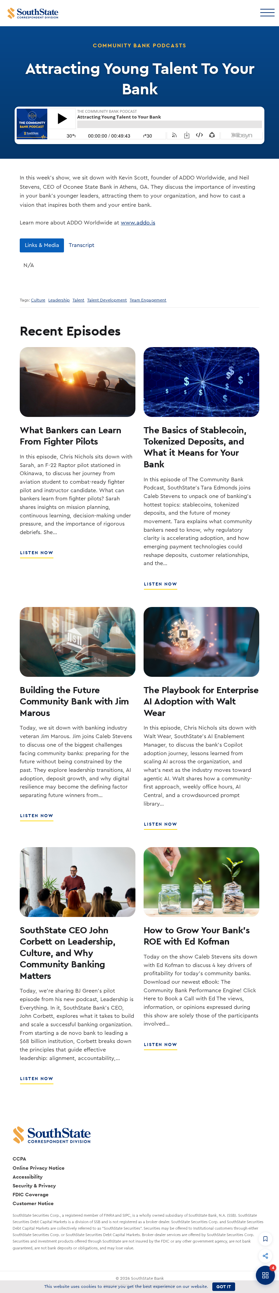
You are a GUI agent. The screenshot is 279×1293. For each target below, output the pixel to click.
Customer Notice (33, 1203)
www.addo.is (138, 222)
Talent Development (107, 300)
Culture (38, 300)
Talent (78, 300)
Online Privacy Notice (39, 1168)
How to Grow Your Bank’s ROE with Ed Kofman (197, 935)
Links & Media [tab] (42, 245)
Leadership (59, 300)
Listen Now (37, 555)
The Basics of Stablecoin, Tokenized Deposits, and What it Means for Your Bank (195, 447)
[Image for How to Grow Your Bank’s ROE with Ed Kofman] (201, 882)
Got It (223, 1287)
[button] (265, 1239)
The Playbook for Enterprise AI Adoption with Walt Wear (201, 701)
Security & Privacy (34, 1185)
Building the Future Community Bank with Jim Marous (74, 701)
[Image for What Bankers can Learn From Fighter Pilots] (77, 382)
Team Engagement (148, 300)
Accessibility (28, 1176)
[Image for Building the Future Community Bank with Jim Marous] (77, 642)
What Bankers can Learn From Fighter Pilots (70, 435)
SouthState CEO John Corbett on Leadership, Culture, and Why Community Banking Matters (67, 952)
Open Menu (267, 12)
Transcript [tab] (81, 245)
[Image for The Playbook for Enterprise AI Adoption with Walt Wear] (201, 642)
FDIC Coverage (31, 1194)
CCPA (19, 1158)
